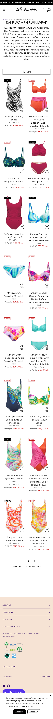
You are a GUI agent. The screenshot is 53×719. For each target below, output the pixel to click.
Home (5, 19)
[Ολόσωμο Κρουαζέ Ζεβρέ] (14, 95)
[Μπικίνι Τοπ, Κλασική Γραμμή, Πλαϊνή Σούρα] (38, 395)
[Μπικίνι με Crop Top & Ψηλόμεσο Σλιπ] (38, 157)
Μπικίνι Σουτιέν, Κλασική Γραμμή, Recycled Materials (39, 237)
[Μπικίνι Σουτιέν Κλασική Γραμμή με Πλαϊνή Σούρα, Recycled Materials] (38, 271)
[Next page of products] (34, 561)
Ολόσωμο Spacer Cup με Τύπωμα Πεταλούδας (14, 419)
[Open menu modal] (4, 9)
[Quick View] (22, 109)
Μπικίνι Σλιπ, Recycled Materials (14, 294)
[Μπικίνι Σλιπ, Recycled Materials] (14, 271)
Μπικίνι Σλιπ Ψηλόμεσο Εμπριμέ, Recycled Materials (14, 357)
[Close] (50, 695)
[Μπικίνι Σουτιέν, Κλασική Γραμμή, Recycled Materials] (38, 213)
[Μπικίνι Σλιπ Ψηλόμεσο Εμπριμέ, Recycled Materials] (14, 333)
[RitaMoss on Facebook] (4, 686)
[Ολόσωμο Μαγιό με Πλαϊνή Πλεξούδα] (14, 213)
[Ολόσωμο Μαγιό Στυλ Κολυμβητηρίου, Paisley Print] (38, 516)
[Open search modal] (43, 9)
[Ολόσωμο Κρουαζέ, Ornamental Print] (14, 516)
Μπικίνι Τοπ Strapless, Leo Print (14, 180)
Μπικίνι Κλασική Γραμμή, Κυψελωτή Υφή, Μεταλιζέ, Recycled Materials (39, 359)
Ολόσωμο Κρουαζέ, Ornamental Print (14, 539)
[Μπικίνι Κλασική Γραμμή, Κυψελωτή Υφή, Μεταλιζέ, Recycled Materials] (38, 333)
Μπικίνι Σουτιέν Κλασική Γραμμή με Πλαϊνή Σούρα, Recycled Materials (39, 297)
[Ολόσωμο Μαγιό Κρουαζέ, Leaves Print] (14, 454)
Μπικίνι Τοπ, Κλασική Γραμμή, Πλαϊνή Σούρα (39, 419)
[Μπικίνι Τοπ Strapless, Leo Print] (14, 157)
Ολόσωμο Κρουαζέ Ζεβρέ (14, 118)
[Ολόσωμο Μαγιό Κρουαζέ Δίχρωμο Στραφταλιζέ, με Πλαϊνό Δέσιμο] (38, 454)
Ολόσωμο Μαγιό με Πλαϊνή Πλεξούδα (14, 236)
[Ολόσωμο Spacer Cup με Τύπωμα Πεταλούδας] (14, 395)
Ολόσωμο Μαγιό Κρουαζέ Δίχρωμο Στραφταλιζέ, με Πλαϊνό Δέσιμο (39, 480)
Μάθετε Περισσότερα (23, 706)
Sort (29, 71)
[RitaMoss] (26, 9)
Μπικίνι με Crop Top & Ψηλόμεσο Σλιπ (39, 180)
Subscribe (45, 676)
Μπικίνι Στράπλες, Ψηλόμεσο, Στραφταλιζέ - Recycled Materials (39, 121)
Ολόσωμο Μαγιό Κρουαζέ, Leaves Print (14, 478)
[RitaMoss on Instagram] (8, 686)
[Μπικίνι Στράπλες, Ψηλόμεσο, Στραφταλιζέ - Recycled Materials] (38, 95)
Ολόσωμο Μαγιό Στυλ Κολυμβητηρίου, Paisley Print (39, 540)
